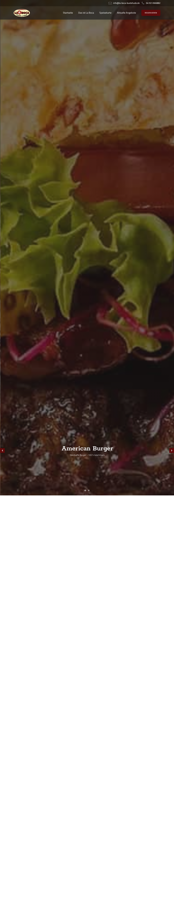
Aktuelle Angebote (126, 12)
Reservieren (151, 12)
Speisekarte (105, 12)
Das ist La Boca (86, 12)
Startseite (68, 12)
